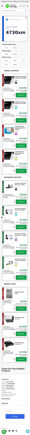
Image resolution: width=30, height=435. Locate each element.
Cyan (24, 60)
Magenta (15, 64)
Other (6, 47)
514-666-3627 (10, 385)
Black (15, 60)
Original (6, 54)
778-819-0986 (11, 383)
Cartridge (15, 47)
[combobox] (15, 10)
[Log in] (24, 6)
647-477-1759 (9, 381)
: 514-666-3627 (7, 1)
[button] (2, 6)
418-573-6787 (9, 387)
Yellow (6, 64)
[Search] (26, 10)
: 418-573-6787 (19, 1)
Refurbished (15, 54)
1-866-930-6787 (10, 389)
